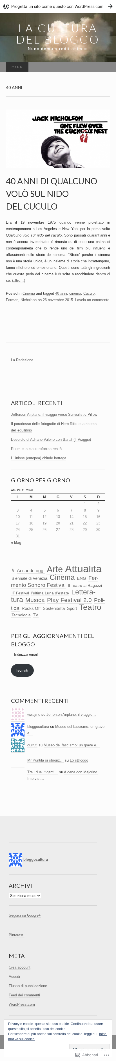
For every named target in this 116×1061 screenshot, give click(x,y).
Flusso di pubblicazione (28, 986)
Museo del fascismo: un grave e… (72, 745)
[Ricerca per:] (104, 67)
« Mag (16, 542)
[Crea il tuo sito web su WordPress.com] (58, 6)
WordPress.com (22, 1004)
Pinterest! (16, 935)
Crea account (19, 967)
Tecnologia (21, 615)
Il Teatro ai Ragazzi (85, 585)
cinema (75, 293)
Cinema (29, 293)
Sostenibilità (54, 608)
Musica (35, 600)
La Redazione (22, 360)
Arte (55, 569)
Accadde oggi (30, 570)
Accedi (14, 976)
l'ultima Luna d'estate (50, 593)
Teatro (90, 607)
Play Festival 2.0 (69, 600)
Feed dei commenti (24, 995)
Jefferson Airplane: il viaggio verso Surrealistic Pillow (54, 414)
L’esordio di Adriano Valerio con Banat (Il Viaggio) (51, 439)
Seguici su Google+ (25, 915)
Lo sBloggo (79, 760)
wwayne (33, 714)
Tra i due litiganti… (42, 772)
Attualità (83, 568)
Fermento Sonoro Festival (54, 581)
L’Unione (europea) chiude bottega (38, 458)
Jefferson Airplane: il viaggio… (71, 714)
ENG (81, 578)
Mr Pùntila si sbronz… (45, 760)
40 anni (61, 293)
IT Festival (20, 593)
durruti (32, 745)
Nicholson (29, 300)
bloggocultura (38, 726)
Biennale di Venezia (29, 578)
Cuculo (89, 293)
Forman (12, 300)
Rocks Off (31, 608)
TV (35, 615)
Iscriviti (22, 670)
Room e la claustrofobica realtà (36, 449)
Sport (72, 608)
